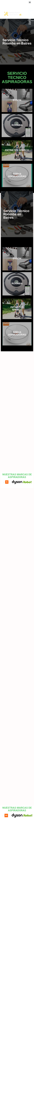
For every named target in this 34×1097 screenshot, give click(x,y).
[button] (29, 2)
